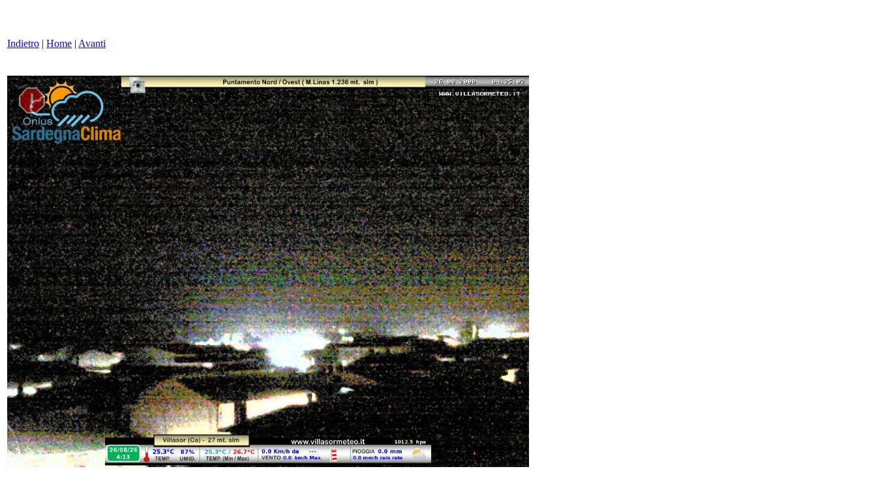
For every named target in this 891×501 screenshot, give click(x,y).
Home (59, 43)
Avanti (92, 43)
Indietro (23, 43)
